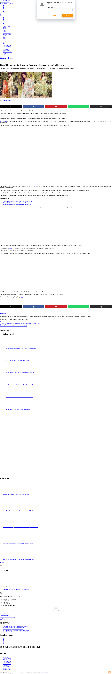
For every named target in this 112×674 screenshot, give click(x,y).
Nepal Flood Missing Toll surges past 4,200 (13, 627)
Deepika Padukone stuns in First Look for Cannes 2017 (13, 326)
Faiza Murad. (34, 186)
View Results (56, 610)
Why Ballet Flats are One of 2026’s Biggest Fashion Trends (18, 543)
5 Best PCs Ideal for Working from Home (16, 590)
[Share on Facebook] (33, 106)
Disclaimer (5, 49)
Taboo (4, 37)
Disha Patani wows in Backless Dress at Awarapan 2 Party (18, 510)
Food (4, 31)
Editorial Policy (7, 669)
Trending (12, 617)
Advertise (5, 3)
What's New (3, 617)
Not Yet (55, 15)
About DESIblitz (7, 45)
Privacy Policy (6, 50)
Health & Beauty (7, 33)
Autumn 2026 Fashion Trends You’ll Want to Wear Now (17, 494)
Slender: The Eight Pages (9, 605)
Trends (4, 38)
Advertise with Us (7, 52)
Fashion (5, 29)
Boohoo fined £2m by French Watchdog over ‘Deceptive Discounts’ (20, 527)
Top (1, 615)
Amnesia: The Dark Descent (9, 599)
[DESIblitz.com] (4, 2)
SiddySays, (11, 248)
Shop (1, 3)
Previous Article (4, 321)
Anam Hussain (6, 100)
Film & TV (5, 30)
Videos (9, 0)
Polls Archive (6, 613)
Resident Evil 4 (6, 600)
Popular (8, 617)
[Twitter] (3, 7)
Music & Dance (7, 34)
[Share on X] (11, 106)
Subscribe (67, 15)
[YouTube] (3, 11)
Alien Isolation (6, 603)
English (12, 673)
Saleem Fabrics (3, 121)
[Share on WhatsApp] (78, 106)
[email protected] (44, 672)
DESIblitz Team (7, 46)
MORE (2, 562)
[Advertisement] (26, 138)
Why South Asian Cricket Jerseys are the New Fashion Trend (19, 559)
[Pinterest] (3, 8)
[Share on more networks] (101, 106)
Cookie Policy (6, 668)
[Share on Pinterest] (56, 106)
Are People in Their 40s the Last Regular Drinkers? (15, 626)
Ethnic (10, 58)
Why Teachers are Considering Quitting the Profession (16, 630)
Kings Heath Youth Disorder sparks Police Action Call (16, 631)
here (22, 297)
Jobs (4, 0)
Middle (4, 615)
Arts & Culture (6, 26)
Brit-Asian (5, 27)
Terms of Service (7, 664)
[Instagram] (3, 10)
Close (1, 618)
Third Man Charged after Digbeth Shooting (13, 629)
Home (4, 41)
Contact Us (10, 3)
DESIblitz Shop (7, 658)
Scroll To (3, 619)
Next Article (3, 324)
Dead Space (5, 602)
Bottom (8, 615)
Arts (6, 0)
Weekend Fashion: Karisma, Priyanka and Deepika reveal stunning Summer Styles (20, 323)
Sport (4, 35)
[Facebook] (3, 6)
